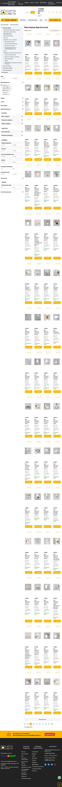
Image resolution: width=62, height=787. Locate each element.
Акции (31, 2)
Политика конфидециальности (9, 761)
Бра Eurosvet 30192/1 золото (27, 512)
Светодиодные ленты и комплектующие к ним (10, 48)
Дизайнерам (43, 2)
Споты (5, 50)
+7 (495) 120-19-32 (41, 11)
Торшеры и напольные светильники (12, 52)
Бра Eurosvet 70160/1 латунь (46, 651)
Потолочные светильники (11, 43)
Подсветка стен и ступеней (10, 39)
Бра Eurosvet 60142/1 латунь (36, 556)
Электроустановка (7, 68)
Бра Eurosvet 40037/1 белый (46, 556)
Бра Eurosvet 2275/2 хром (36, 696)
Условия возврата (36, 768)
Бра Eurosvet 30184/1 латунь (46, 103)
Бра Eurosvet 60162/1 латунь (36, 103)
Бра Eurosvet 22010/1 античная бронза (55, 697)
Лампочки (23, 776)
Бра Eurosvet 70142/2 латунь (46, 332)
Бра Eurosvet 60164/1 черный (36, 512)
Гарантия (34, 762)
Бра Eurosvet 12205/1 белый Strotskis (27, 466)
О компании (20, 3)
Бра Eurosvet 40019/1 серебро (55, 377)
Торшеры (23, 765)
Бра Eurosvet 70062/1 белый (46, 466)
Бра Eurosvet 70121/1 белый (46, 238)
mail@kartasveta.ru (49, 760)
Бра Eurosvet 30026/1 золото (27, 556)
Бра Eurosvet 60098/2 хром (27, 421)
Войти (49, 12)
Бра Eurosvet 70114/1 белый (55, 466)
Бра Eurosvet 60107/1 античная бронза (27, 697)
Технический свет (7, 70)
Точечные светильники (10, 54)
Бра (41, 20)
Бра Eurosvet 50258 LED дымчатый (56, 103)
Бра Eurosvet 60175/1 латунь (36, 58)
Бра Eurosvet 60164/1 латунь (46, 512)
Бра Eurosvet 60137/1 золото (46, 377)
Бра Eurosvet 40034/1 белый (36, 332)
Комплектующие (9, 58)
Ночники (5, 37)
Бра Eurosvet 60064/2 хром (55, 421)
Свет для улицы (7, 66)
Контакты (58, 2)
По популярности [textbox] (54, 30)
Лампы (6, 60)
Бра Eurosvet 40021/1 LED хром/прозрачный (56, 557)
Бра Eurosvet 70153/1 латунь (27, 238)
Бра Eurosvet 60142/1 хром (27, 332)
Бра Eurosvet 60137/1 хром (36, 377)
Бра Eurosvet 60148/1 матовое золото (55, 512)
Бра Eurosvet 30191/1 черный (27, 58)
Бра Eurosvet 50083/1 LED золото (28, 288)
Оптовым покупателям (51, 3)
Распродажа (54, 20)
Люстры (22, 20)
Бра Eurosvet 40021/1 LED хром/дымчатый (46, 144)
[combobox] (54, 30)
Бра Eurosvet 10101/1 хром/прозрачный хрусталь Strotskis (56, 604)
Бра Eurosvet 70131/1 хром (36, 466)
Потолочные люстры (10, 41)
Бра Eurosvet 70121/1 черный (55, 238)
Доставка (5, 3)
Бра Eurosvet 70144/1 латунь (27, 602)
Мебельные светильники (9, 31)
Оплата (37, 2)
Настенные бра (14, 24)
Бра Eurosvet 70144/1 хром (46, 189)
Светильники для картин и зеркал (11, 29)
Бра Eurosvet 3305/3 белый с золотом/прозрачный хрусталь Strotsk (28, 653)
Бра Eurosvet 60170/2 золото (36, 288)
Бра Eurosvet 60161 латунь (27, 103)
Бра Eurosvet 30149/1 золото (55, 651)
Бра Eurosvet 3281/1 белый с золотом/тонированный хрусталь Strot (37, 240)
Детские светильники (10, 45)
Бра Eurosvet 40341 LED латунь (56, 58)
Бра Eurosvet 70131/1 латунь (36, 421)
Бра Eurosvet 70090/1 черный (55, 288)
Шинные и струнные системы (12, 56)
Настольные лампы (8, 35)
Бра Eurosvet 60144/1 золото (36, 143)
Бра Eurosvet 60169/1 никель (46, 288)
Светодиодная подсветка (25, 770)
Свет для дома (4, 24)
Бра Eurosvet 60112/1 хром (46, 602)
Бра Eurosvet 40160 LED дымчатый (56, 189)
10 (51, 724)
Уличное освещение (24, 773)
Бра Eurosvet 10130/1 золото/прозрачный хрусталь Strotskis (37, 191)
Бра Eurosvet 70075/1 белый (46, 421)
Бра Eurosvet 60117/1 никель (46, 696)
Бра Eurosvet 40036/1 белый (55, 143)
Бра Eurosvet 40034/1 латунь (27, 377)
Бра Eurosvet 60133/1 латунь (36, 602)
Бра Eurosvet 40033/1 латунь (27, 189)
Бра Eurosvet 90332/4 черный (46, 58)
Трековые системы (26, 767)
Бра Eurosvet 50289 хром (56, 332)
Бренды (27, 2)
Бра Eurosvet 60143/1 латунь (27, 143)
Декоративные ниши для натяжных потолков (13, 63)
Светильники (32, 20)
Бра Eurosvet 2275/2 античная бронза (36, 651)
